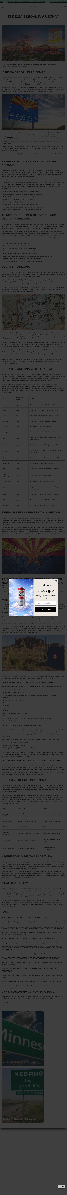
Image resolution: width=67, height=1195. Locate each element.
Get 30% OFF (46, 609)
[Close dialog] (56, 581)
